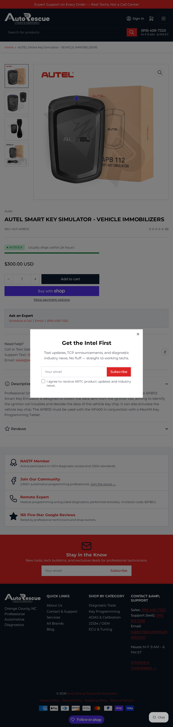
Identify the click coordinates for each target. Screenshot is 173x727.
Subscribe (118, 371)
